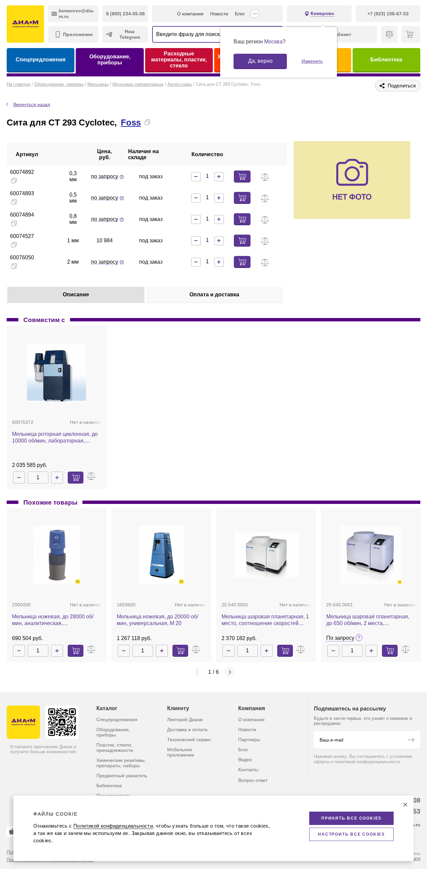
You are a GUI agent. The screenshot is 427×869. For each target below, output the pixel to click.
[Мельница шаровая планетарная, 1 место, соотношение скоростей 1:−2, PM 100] (266, 555)
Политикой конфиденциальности (113, 826)
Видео (245, 759)
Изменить (312, 61)
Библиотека (386, 59)
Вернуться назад (31, 104)
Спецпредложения (40, 59)
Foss (131, 122)
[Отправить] (411, 740)
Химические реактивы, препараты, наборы (121, 763)
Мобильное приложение (180, 752)
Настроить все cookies (351, 834)
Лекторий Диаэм (185, 719)
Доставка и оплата (187, 729)
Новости (219, 13)
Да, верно (260, 61)
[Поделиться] (158, 122)
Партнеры (249, 739)
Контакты (248, 769)
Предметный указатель (121, 775)
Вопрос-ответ (253, 780)
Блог (240, 13)
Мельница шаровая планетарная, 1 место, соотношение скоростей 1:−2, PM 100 (265, 620)
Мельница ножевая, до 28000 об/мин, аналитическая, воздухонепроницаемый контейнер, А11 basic (56, 620)
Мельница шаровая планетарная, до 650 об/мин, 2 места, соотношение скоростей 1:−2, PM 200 (367, 620)
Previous (197, 672)
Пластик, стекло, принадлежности (114, 747)
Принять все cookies (351, 818)
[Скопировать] (147, 122)
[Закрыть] (405, 805)
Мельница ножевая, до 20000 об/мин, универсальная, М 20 (157, 620)
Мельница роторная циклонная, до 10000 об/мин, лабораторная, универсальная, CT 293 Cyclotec (55, 437)
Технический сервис (189, 739)
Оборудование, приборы (109, 59)
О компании (190, 13)
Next (229, 672)
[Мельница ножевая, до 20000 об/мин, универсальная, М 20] (161, 555)
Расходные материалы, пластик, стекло (179, 59)
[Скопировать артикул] (14, 180)
